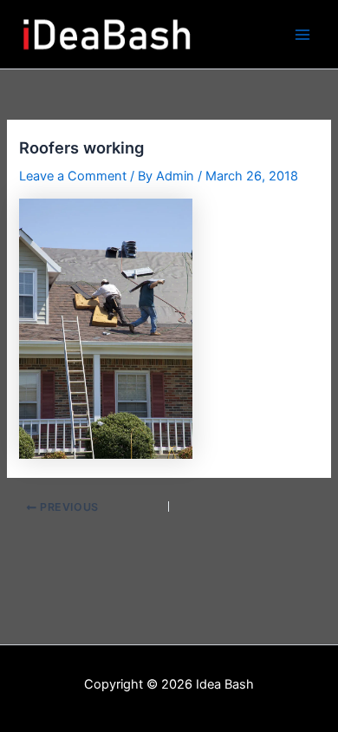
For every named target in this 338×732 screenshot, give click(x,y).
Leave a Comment (73, 176)
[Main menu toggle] (302, 34)
